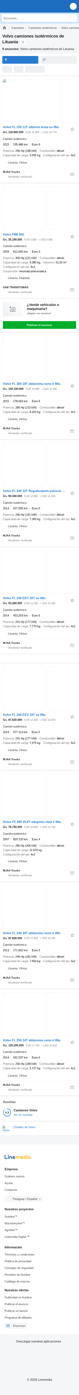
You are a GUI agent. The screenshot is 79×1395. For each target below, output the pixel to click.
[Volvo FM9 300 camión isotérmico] (39, 208)
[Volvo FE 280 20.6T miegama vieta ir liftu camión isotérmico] (39, 795)
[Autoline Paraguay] (24, 6)
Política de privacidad (18, 1261)
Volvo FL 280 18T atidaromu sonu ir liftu (31, 383)
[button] (73, 6)
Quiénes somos (15, 1176)
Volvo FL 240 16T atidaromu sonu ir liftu (31, 933)
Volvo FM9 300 (13, 234)
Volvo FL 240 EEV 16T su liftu (24, 598)
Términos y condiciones (20, 1254)
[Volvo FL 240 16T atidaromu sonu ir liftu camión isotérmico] (39, 906)
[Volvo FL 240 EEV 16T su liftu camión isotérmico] (39, 571)
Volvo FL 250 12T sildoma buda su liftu (31, 127)
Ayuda (9, 1183)
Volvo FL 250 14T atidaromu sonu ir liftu (31, 1040)
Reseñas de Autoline (17, 1274)
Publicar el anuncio (39, 325)
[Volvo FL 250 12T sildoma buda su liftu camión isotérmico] (39, 100)
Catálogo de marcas (17, 1281)
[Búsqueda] (73, 18)
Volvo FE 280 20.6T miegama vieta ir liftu (32, 822)
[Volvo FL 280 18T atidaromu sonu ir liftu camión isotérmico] (39, 357)
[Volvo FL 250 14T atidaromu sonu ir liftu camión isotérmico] (39, 1014)
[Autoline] (4, 27)
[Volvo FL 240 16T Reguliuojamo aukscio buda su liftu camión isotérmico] (39, 464)
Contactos (11, 1189)
